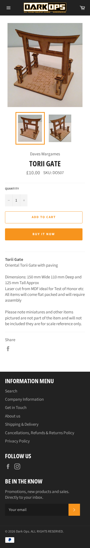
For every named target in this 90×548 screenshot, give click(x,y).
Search (11, 391)
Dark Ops (22, 531)
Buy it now (43, 234)
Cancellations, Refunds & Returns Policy (39, 433)
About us (12, 416)
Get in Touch (15, 408)
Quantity (12, 189)
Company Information (24, 399)
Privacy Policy (17, 441)
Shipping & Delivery (21, 424)
